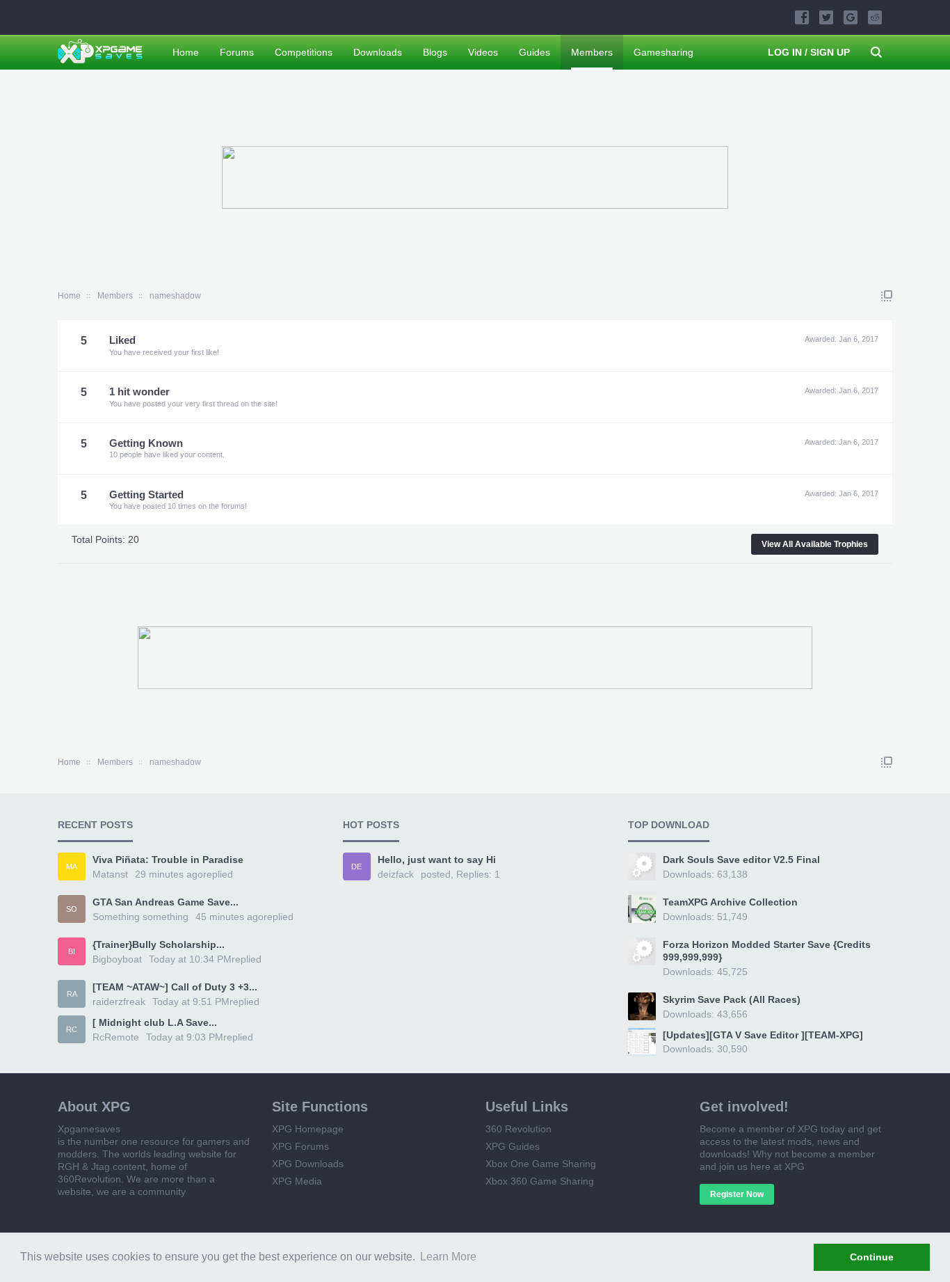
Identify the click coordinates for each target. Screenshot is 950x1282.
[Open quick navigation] (886, 295)
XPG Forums (300, 1146)
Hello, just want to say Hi (437, 859)
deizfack (396, 874)
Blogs (435, 52)
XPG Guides (512, 1146)
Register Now (737, 1194)
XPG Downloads (308, 1163)
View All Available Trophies (815, 544)
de (356, 866)
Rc (71, 1029)
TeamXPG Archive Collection (730, 902)
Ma (71, 866)
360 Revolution (518, 1128)
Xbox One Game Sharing (540, 1163)
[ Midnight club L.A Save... (154, 1022)
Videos (483, 52)
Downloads (377, 52)
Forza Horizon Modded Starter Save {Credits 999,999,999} (767, 951)
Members (592, 52)
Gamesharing (663, 52)
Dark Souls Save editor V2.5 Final (741, 859)
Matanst (110, 874)
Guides (534, 52)
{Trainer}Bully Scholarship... (158, 944)
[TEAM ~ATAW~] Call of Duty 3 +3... (174, 986)
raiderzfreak (118, 1001)
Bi (71, 951)
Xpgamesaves (89, 1128)
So (71, 909)
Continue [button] (872, 1257)
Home (185, 52)
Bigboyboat (117, 959)
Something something (140, 916)
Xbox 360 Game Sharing (539, 1181)
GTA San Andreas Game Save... (165, 902)
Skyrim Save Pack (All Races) (731, 999)
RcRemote (115, 1037)
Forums (237, 52)
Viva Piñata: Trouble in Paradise (167, 859)
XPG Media (297, 1181)
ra (72, 994)
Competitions (303, 52)
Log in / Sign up (809, 52)
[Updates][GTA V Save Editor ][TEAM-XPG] (763, 1034)
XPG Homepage (308, 1128)
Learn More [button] (448, 1257)
